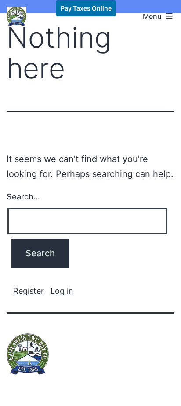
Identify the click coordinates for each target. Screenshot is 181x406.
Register (28, 290)
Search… (23, 196)
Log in (62, 290)
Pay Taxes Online (86, 8)
